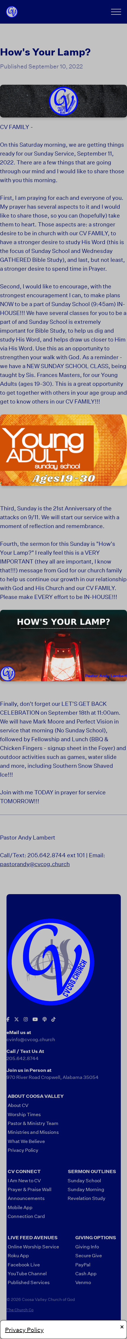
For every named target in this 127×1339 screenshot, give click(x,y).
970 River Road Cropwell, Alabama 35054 (52, 1077)
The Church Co (20, 1309)
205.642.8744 (22, 1058)
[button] (116, 12)
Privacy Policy (24, 1329)
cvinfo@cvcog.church (30, 1039)
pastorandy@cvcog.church (35, 864)
